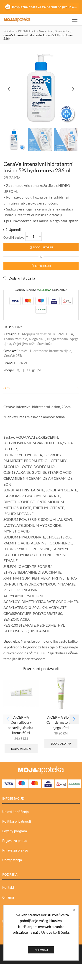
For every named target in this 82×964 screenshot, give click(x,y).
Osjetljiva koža (24, 344)
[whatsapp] (38, 370)
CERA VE (21, 363)
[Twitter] (18, 370)
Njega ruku (37, 339)
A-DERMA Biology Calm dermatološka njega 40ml (61, 722)
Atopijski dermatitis (36, 334)
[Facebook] (23, 370)
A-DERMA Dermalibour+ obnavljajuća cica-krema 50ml (21, 725)
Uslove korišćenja (55, 932)
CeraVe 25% (13, 355)
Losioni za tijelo (15, 339)
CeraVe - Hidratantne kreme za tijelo (43, 351)
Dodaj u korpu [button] (21, 748)
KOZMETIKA (27, 31)
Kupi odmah (43, 265)
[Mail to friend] (28, 370)
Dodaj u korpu (43, 247)
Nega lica (45, 31)
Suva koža (62, 31)
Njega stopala (57, 339)
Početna (9, 31)
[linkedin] (33, 370)
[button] (9, 89)
